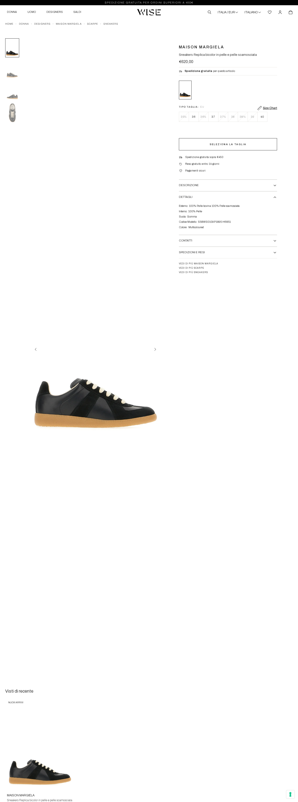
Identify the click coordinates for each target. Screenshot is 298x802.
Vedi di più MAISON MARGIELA (198, 263)
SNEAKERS (110, 23)
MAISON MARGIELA (69, 23)
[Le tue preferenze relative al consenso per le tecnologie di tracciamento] (290, 794)
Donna (24, 23)
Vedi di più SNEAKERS (193, 272)
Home (9, 23)
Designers (42, 23)
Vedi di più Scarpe (191, 268)
